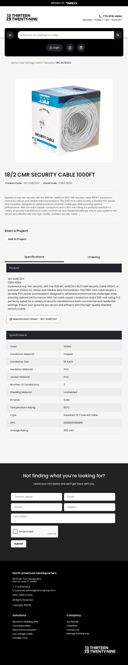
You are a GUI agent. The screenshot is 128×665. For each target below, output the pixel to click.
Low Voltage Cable (31, 62)
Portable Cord (19, 637)
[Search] (118, 35)
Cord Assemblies (21, 625)
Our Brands (72, 621)
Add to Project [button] (17, 239)
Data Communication (24, 629)
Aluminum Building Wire (25, 621)
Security (49, 62)
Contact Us (72, 629)
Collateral (71, 625)
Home (14, 62)
